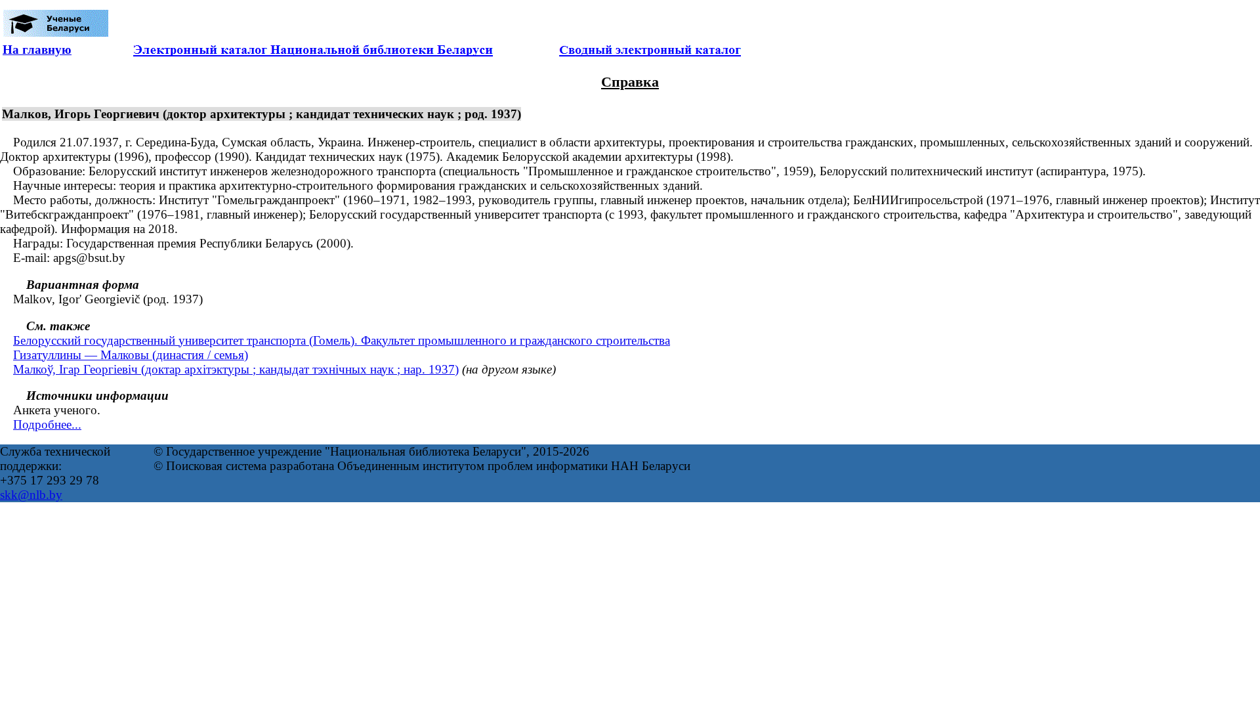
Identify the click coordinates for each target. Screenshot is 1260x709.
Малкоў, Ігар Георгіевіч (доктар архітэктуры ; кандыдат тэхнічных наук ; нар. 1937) (236, 369)
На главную (37, 49)
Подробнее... (47, 424)
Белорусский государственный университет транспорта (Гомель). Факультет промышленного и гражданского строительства (341, 340)
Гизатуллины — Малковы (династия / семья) (130, 355)
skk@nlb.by (31, 495)
